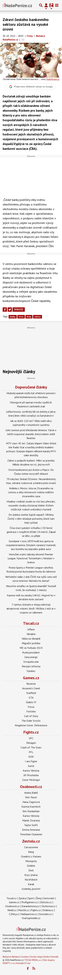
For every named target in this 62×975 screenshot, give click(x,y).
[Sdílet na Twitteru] (10, 309)
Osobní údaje (36, 956)
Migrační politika (31, 643)
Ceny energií (31, 657)
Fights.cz (31, 732)
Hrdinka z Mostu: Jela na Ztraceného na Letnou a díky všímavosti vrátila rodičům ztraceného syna (31, 492)
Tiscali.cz (31, 623)
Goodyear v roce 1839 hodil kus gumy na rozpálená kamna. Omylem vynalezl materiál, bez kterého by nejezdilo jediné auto (31, 545)
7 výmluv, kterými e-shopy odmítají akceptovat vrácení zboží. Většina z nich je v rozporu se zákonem (31, 608)
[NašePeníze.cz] (17, 5)
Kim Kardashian (31, 811)
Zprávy (22, 898)
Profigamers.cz (29, 902)
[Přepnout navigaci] (46, 5)
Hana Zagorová (31, 802)
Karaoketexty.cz (31, 906)
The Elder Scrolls (31, 720)
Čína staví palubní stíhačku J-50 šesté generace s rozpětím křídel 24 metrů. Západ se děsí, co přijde (31, 531)
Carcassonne (31, 847)
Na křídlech (31, 879)
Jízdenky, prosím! (31, 888)
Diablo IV (31, 702)
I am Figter (31, 761)
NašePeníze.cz (52, 79)
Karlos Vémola (31, 770)
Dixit (31, 870)
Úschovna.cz (48, 906)
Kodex (47, 956)
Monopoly (31, 861)
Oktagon (31, 742)
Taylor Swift (31, 825)
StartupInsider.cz (31, 918)
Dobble (31, 865)
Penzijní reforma (31, 666)
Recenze (31, 683)
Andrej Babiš (31, 792)
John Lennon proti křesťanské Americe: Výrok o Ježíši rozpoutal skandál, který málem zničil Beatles (31, 434)
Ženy (38, 898)
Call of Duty (31, 716)
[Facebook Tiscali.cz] (27, 968)
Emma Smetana (31, 829)
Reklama (7, 956)
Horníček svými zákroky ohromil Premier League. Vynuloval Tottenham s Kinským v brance (31, 558)
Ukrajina (31, 634)
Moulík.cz (23, 910)
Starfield (31, 693)
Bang (31, 851)
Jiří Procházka (31, 775)
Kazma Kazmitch (31, 806)
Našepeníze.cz (29, 914)
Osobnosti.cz (31, 786)
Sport (31, 898)
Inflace (31, 629)
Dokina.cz (48, 910)
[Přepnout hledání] (40, 5)
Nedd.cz (11, 910)
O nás (27, 963)
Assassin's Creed (31, 688)
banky (12, 316)
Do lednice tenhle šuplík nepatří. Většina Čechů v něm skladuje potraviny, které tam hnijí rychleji (31, 518)
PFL (31, 752)
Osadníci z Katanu (31, 856)
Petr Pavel (31, 797)
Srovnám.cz (45, 914)
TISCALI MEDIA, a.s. (32, 960)
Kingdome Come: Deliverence (31, 725)
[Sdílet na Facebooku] (5, 309)
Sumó (31, 766)
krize (21, 316)
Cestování (48, 898)
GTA (31, 697)
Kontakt (54, 956)
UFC (31, 738)
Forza (31, 706)
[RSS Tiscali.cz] (33, 968)
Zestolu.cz (31, 841)
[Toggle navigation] (56, 5)
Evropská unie (31, 661)
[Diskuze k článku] (23, 39)
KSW (31, 756)
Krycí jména (31, 875)
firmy (29, 316)
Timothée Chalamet (31, 834)
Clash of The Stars (31, 747)
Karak (31, 884)
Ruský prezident (31, 652)
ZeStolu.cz (46, 902)
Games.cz (31, 677)
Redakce (16, 956)
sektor (37, 316)
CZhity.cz (14, 914)
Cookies (25, 956)
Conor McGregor (31, 779)
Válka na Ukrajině (31, 638)
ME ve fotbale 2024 (31, 647)
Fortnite (31, 711)
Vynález (31, 671)
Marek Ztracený (31, 820)
